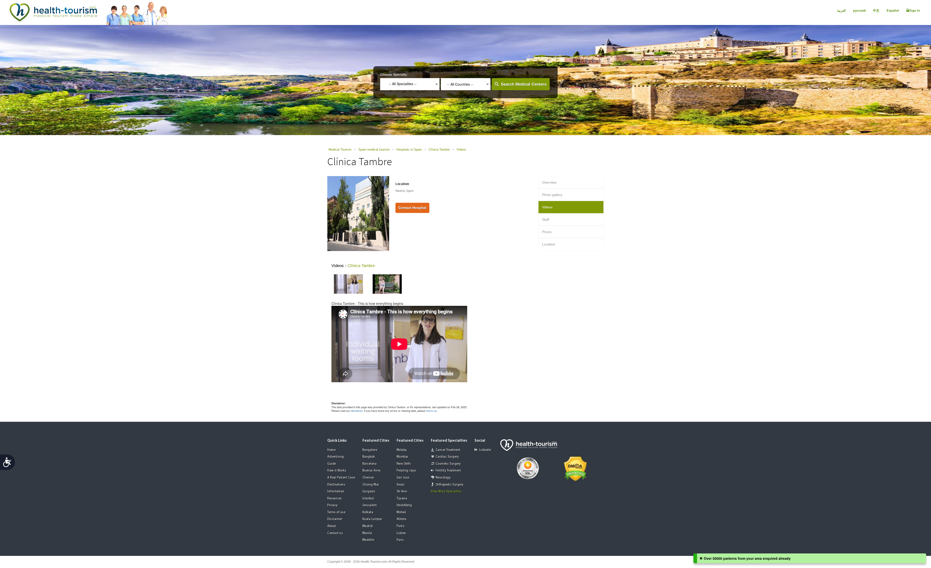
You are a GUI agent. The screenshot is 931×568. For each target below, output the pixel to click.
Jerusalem (369, 505)
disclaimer (356, 411)
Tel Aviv (402, 491)
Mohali (401, 512)
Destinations (336, 484)
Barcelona (369, 463)
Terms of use (336, 512)
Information (335, 491)
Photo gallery (552, 195)
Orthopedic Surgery (450, 484)
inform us (431, 411)
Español (893, 10)
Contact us (335, 533)
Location (548, 244)
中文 (876, 10)
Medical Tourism (340, 149)
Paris (400, 540)
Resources (334, 498)
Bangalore (369, 450)
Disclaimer (334, 519)
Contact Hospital (412, 208)
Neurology (443, 477)
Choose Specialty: (394, 74)
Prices (547, 232)
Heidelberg (404, 505)
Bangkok (368, 456)
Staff (545, 219)
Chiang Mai (370, 484)
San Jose (403, 477)
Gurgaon (368, 491)
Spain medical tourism (374, 149)
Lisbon (401, 533)
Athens (402, 519)
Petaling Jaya (406, 470)
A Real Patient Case (341, 477)
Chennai (368, 477)
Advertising (335, 456)
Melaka (402, 450)
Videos (461, 149)
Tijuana (402, 498)
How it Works (336, 470)
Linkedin (485, 450)
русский (859, 10)
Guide (331, 463)
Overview (549, 182)
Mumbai (402, 456)
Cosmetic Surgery (448, 463)
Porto (400, 526)
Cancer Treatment (448, 450)
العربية (841, 10)
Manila (367, 533)
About (331, 526)
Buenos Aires (371, 470)
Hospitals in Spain (409, 149)
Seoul (401, 484)
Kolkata (367, 512)
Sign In (914, 10)
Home (331, 450)
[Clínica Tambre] (358, 213)
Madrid (367, 526)
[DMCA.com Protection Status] (575, 468)
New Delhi (404, 463)
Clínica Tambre (439, 149)
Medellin (368, 540)
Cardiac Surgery (447, 456)
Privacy (332, 505)
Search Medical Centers (523, 84)
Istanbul (368, 498)
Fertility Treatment (448, 470)
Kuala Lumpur (372, 519)
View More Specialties (446, 491)
